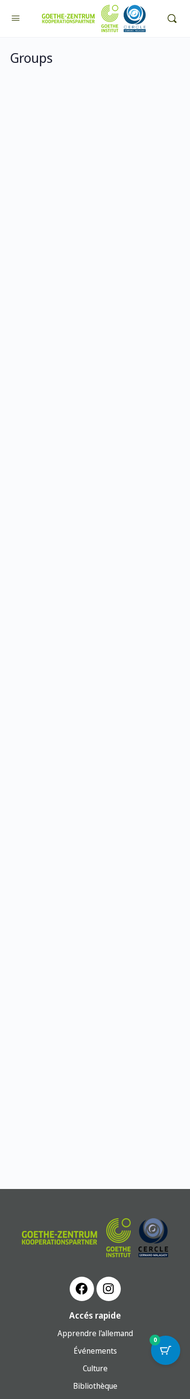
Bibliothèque (95, 1385)
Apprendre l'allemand (95, 1333)
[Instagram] (108, 1289)
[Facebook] (82, 1289)
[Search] (172, 18)
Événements (95, 1350)
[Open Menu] (15, 17)
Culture (95, 1368)
